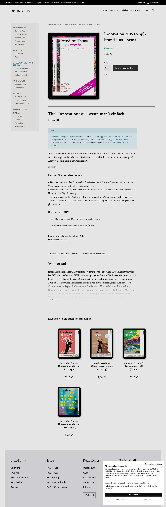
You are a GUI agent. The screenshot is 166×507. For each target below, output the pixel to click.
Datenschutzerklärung (153, 464)
